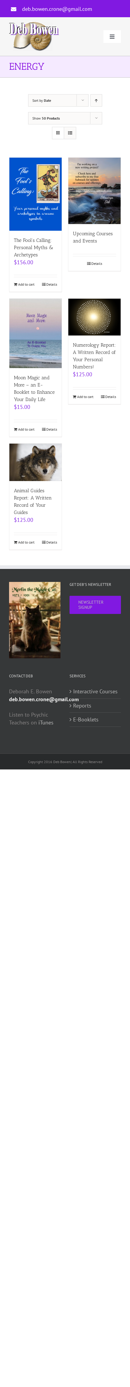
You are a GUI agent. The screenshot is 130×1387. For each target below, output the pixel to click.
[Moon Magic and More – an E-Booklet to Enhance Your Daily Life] (35, 333)
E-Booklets (86, 719)
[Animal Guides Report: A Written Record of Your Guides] (35, 462)
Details (51, 284)
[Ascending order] (96, 100)
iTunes (46, 722)
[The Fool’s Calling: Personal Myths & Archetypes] (35, 194)
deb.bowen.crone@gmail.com (57, 8)
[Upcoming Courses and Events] (94, 191)
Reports (82, 705)
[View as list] (70, 133)
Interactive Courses (95, 691)
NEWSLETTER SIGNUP (90, 604)
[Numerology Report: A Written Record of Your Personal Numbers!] (94, 317)
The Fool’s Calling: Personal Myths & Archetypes (33, 247)
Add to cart (26, 284)
